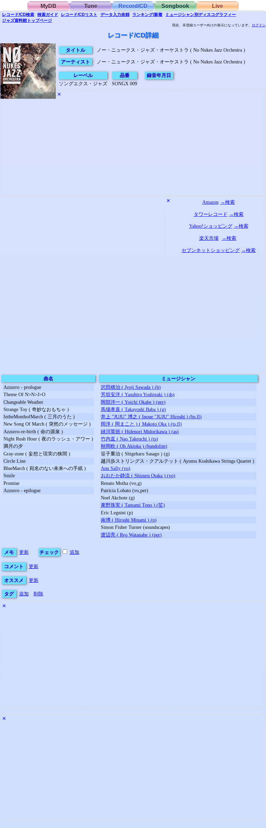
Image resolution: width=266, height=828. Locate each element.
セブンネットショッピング (210, 250)
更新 (24, 552)
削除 (38, 593)
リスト (79, 14)
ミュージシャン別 (200, 14)
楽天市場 (209, 238)
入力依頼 (115, 14)
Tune (90, 6)
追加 (74, 552)
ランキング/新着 (147, 14)
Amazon (210, 202)
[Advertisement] (133, 148)
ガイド (47, 14)
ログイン (259, 25)
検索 (18, 14)
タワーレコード (211, 214)
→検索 (227, 202)
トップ (27, 20)
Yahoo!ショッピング (210, 226)
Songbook (175, 6)
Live (217, 6)
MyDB (48, 6)
